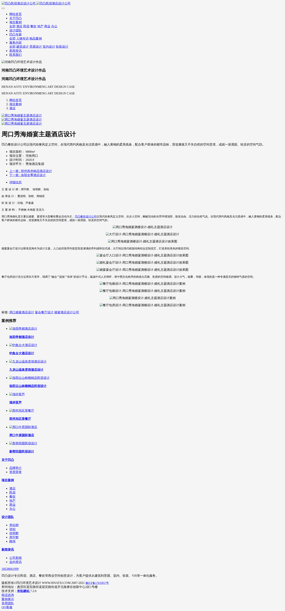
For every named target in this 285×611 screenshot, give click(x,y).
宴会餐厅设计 (44, 312)
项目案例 (15, 104)
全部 (12, 26)
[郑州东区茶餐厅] (21, 410)
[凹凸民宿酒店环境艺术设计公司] (142, 4)
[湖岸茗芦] (17, 394)
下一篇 (27, 175)
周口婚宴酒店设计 (21, 312)
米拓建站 (23, 591)
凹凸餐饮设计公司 (86, 216)
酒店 (12, 108)
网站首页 (15, 14)
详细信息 (15, 182)
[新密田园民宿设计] (23, 443)
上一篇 (30, 171)
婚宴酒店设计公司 (66, 312)
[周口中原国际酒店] (23, 427)
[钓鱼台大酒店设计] (23, 345)
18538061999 (10, 568)
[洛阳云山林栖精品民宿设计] (29, 377)
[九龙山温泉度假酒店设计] (28, 361)
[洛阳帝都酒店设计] (23, 328)
